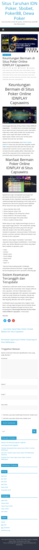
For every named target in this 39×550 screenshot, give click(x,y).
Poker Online (6, 55)
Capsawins (31, 68)
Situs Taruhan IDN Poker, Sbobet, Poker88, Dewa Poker (19, 11)
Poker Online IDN (14, 70)
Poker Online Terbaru (8, 75)
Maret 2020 (4, 487)
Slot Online (4, 511)
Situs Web (4, 404)
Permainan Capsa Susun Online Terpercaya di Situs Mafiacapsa (19, 341)
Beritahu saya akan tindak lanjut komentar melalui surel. (20, 415)
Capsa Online (5, 503)
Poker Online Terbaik (29, 72)
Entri (3, 525)
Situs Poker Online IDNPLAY (16, 79)
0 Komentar (23, 68)
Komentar (4, 358)
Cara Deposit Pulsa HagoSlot (9, 445)
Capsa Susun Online (7, 506)
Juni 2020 (4, 479)
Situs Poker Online (25, 77)
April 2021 (4, 476)
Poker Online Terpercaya (20, 75)
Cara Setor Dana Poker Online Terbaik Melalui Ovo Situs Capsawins (17, 330)
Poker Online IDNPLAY (25, 70)
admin (15, 68)
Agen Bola (4, 500)
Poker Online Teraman (17, 72)
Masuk (3, 522)
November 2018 (6, 490)
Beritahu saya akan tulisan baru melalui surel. (17, 418)
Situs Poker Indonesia (14, 77)
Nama (3, 384)
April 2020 (4, 484)
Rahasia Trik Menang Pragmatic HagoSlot (13, 442)
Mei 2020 (4, 481)
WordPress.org (5, 530)
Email (3, 394)
